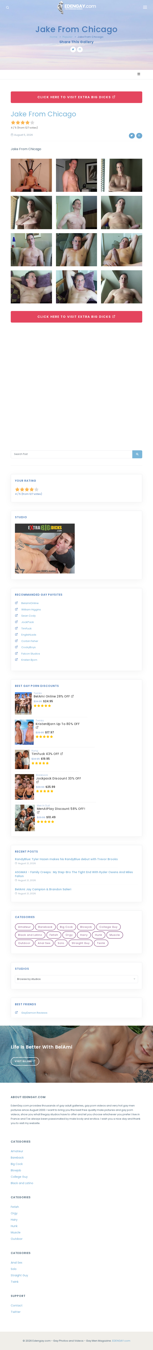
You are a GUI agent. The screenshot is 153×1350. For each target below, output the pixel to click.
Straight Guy (81, 943)
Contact (17, 1305)
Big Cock (66, 927)
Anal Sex (44, 943)
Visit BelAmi (24, 1061)
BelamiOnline (30, 603)
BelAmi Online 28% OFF (52, 696)
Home (53, 37)
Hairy (84, 935)
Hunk (98, 935)
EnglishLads (28, 635)
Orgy (69, 935)
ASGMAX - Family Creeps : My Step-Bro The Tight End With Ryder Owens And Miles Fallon (74, 874)
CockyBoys (28, 647)
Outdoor (24, 943)
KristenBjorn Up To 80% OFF (58, 724)
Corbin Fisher (29, 641)
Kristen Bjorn (29, 660)
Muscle (115, 935)
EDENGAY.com (121, 1341)
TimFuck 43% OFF (45, 754)
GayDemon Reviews (34, 1013)
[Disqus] (76, 382)
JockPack (27, 622)
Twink (101, 943)
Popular (68, 37)
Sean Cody (28, 616)
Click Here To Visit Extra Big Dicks (74, 97)
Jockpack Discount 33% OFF (58, 778)
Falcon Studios (30, 654)
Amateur (24, 927)
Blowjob (86, 927)
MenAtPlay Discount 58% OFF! (61, 809)
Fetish (54, 935)
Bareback (45, 927)
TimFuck (26, 628)
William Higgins (31, 609)
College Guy (108, 927)
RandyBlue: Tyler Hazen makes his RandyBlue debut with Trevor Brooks (66, 859)
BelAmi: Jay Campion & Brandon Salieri (43, 889)
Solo (61, 943)
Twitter (16, 1312)
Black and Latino (30, 935)
